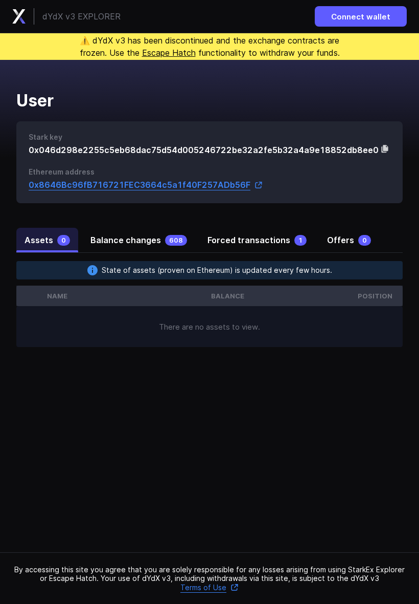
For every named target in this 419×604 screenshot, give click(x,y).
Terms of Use (203, 587)
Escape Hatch (169, 53)
